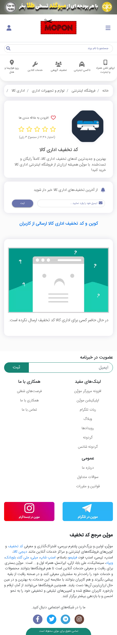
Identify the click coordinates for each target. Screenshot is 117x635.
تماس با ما (29, 410)
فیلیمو (72, 558)
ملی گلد (23, 558)
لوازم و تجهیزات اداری (48, 91)
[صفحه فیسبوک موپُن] (38, 619)
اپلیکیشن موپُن (88, 401)
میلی (34, 558)
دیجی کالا (20, 552)
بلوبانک (10, 558)
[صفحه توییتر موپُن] (52, 619)
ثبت (22, 203)
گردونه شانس (88, 447)
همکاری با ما (29, 401)
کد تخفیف (15, 546)
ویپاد (109, 563)
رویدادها (88, 428)
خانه (105, 91)
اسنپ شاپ (48, 558)
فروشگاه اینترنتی (83, 91)
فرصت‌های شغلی (29, 391)
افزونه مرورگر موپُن (87, 391)
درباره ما (88, 468)
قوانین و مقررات (88, 486)
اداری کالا (18, 91)
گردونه (88, 438)
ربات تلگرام (88, 410)
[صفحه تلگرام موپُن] (65, 619)
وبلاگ (88, 419)
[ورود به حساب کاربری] (9, 28)
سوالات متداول (87, 477)
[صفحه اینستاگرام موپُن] (79, 619)
